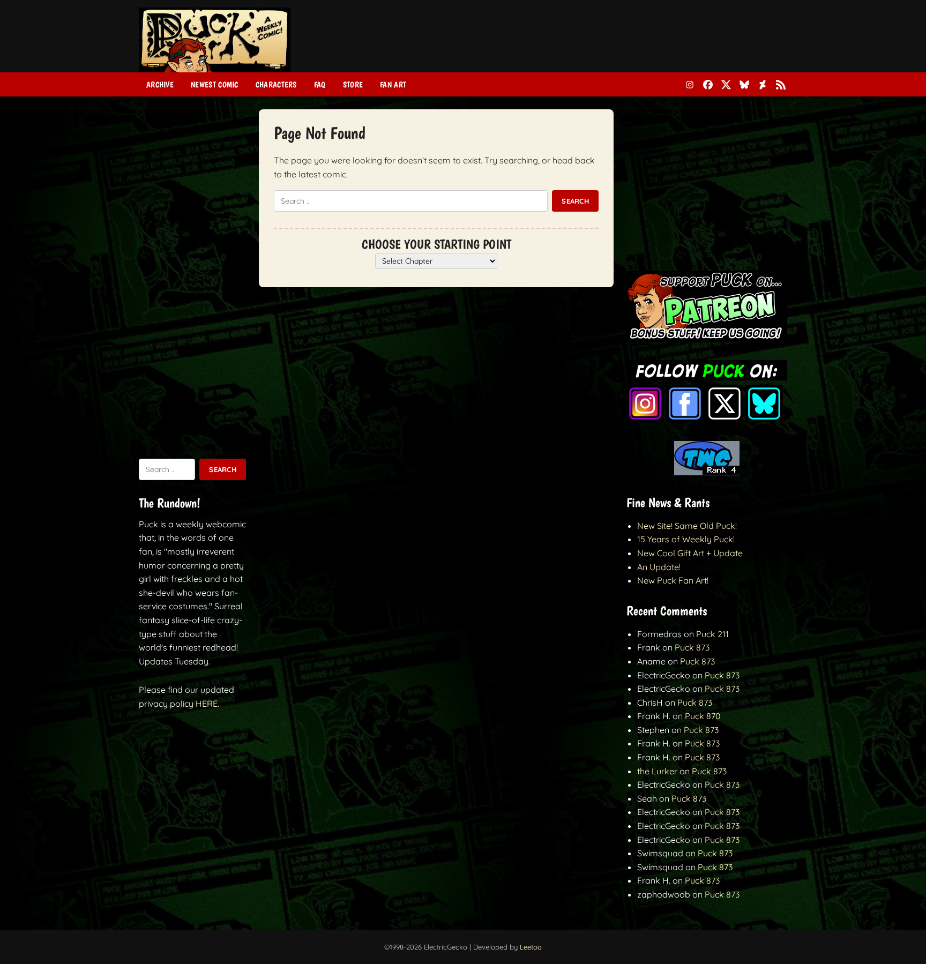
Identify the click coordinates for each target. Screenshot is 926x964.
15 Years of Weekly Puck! (686, 539)
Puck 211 (712, 634)
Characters (276, 84)
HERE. (207, 703)
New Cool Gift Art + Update (690, 553)
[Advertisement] (592, 44)
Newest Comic (214, 84)
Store (353, 84)
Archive (160, 84)
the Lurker (657, 771)
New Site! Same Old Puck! (687, 525)
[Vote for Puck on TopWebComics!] (707, 472)
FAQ (320, 84)
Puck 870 (703, 716)
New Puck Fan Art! (672, 580)
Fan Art (393, 84)
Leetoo (531, 947)
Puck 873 (692, 647)
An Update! (659, 567)
